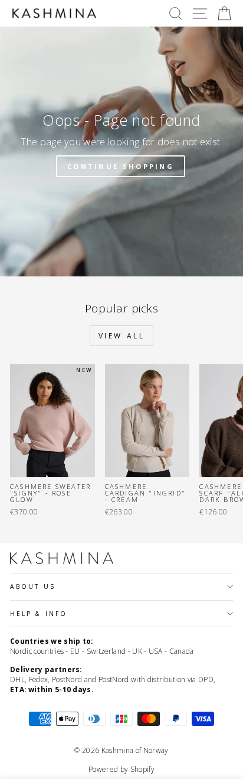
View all (121, 336)
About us (32, 586)
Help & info (38, 613)
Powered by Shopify (121, 769)
